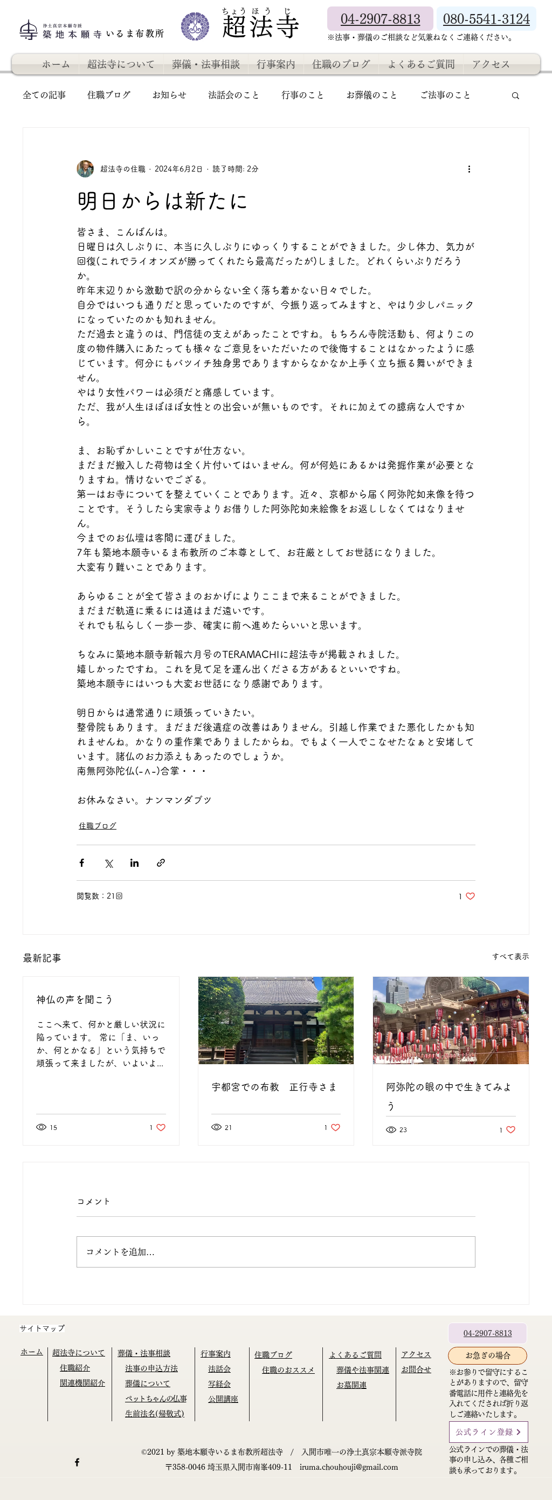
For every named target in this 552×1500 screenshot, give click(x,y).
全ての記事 (44, 95)
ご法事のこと (445, 95)
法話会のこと (234, 95)
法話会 (219, 1369)
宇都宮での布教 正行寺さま (274, 1087)
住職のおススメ (288, 1370)
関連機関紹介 (82, 1383)
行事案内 (216, 1354)
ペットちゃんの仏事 (155, 1398)
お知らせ (169, 95)
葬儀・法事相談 (144, 1353)
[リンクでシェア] (161, 863)
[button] (515, 95)
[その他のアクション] (469, 168)
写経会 (219, 1384)
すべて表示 (510, 956)
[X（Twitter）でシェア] (108, 863)
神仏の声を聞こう (75, 999)
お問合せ (416, 1369)
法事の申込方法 (151, 1368)
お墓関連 (351, 1385)
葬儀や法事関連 (362, 1370)
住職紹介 (75, 1368)
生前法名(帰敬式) (154, 1413)
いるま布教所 (137, 33)
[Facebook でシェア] (82, 863)
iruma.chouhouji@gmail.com (349, 1467)
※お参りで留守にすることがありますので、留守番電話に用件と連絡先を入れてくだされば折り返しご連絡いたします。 (488, 1393)
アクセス (416, 1354)
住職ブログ (108, 95)
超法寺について (78, 1353)
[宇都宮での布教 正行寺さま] (276, 1020)
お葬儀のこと (372, 95)
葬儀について (147, 1383)
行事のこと (303, 95)
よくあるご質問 (355, 1355)
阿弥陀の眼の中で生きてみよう (449, 1096)
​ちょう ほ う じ (256, 11)
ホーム (31, 1351)
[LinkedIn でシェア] (134, 863)
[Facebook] (77, 1462)
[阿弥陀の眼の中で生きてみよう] (451, 1020)
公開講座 (223, 1399)
